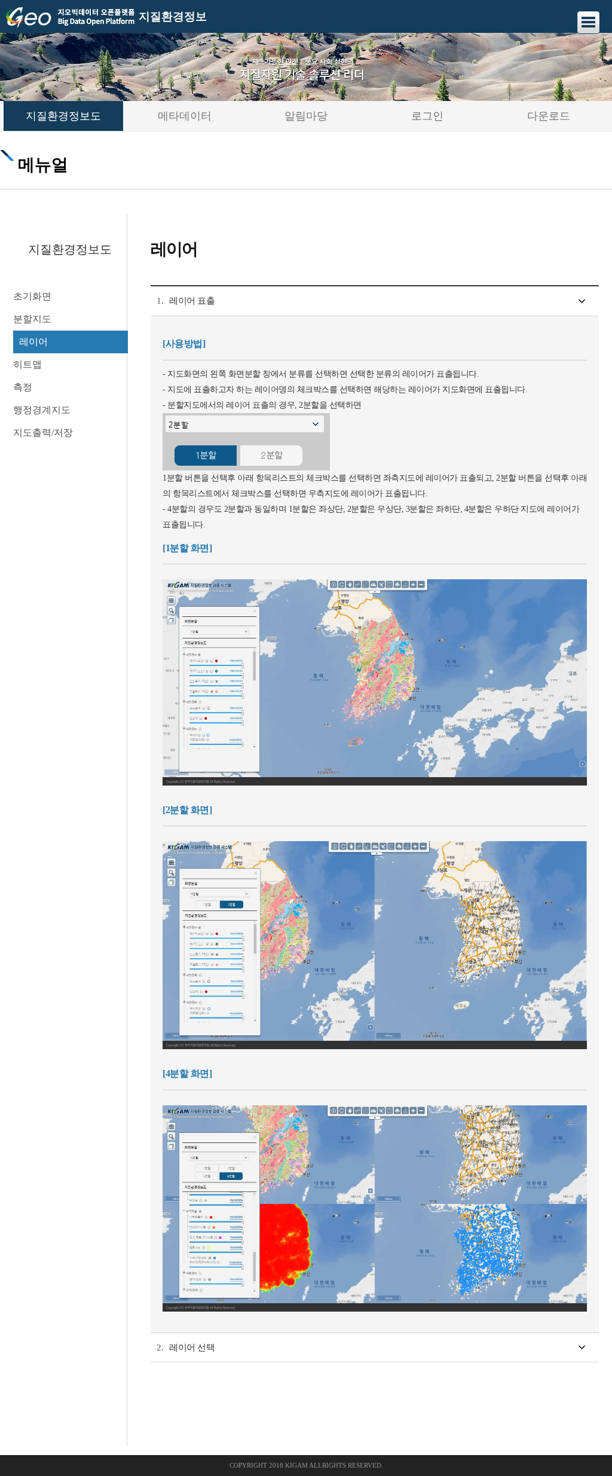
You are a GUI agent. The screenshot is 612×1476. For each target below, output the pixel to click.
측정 (22, 387)
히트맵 (27, 364)
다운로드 (548, 116)
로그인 (427, 116)
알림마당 (306, 116)
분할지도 (32, 319)
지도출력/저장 (43, 432)
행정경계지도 (42, 410)
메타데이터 (185, 116)
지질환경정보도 (63, 116)
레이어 (33, 342)
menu (588, 22)
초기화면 (32, 296)
